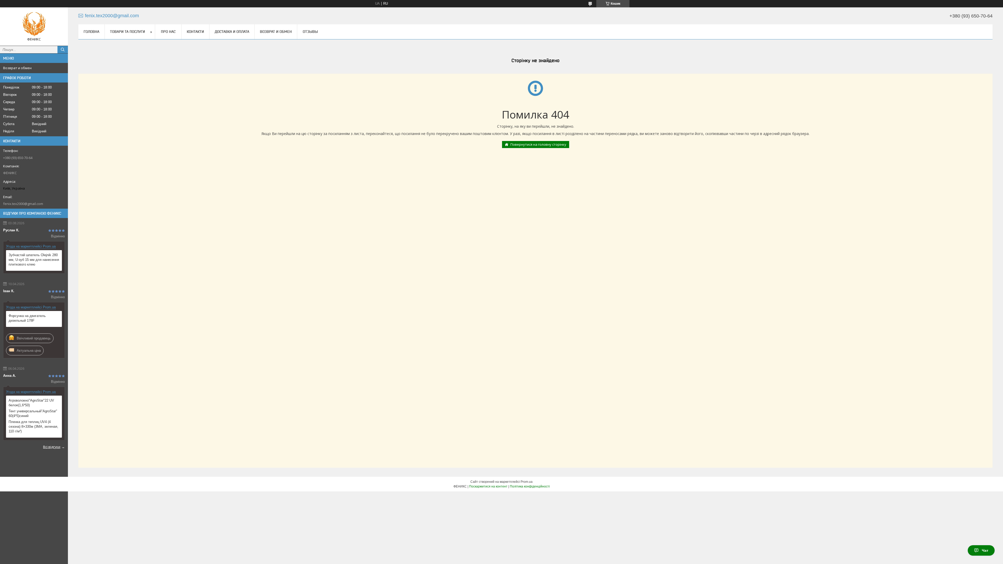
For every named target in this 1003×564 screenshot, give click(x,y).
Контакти (195, 32)
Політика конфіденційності (530, 486)
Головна (91, 32)
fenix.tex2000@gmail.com (23, 203)
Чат (985, 550)
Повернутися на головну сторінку (538, 144)
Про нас (168, 32)
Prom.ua (527, 482)
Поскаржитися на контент (488, 486)
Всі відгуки (51, 446)
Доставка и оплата (232, 32)
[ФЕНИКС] (34, 24)
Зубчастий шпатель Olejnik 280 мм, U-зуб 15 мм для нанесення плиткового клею (34, 259)
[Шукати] (62, 50)
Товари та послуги (127, 32)
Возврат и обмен (17, 68)
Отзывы (310, 32)
